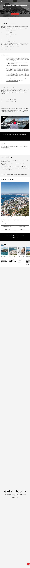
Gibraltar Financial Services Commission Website (12, 81)
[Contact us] (28, 564)
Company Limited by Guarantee (7, 226)
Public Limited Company (7, 223)
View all (28, 245)
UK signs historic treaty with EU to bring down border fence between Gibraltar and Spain (12, 260)
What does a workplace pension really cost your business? (21, 259)
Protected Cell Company (22, 226)
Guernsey (19, 256)
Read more (2, 262)
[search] (29, 1)
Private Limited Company (22, 223)
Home (1, 18)
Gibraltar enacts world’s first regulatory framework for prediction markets (4, 260)
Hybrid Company (22, 229)
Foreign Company (7, 229)
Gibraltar (3, 18)
